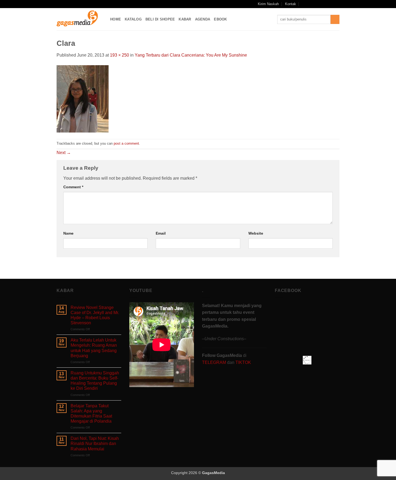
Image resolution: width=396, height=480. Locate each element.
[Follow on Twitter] (326, 4)
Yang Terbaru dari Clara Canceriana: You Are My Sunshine (191, 55)
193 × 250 (119, 55)
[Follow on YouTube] (331, 4)
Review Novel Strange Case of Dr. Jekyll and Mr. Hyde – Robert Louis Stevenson (95, 315)
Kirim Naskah (268, 4)
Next (64, 152)
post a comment (126, 143)
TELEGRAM (214, 362)
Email (161, 233)
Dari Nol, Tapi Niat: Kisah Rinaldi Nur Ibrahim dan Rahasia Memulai (95, 443)
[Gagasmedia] (79, 19)
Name (68, 233)
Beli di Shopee (160, 19)
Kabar (185, 19)
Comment (73, 187)
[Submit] (335, 19)
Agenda (202, 19)
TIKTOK (243, 362)
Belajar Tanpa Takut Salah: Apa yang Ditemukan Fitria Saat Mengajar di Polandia (91, 414)
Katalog (133, 19)
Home (115, 19)
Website (255, 233)
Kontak (290, 4)
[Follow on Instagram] (316, 4)
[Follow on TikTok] (321, 4)
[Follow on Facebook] (310, 4)
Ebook (220, 19)
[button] (303, 4)
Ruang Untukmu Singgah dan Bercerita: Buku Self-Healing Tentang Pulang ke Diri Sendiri (95, 381)
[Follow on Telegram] (336, 4)
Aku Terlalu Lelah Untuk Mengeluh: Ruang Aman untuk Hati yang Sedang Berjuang (94, 348)
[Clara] (83, 98)
